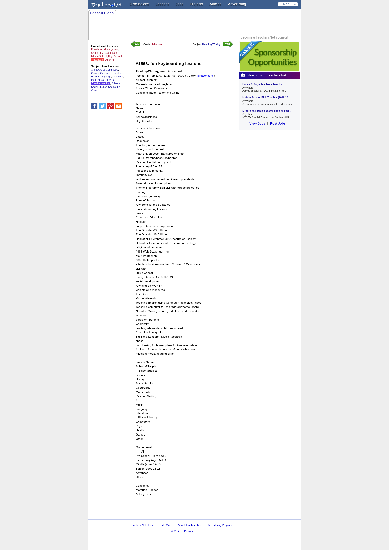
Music (101, 80)
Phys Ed (110, 80)
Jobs (179, 4)
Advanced (97, 59)
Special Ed (114, 87)
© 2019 (175, 531)
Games (95, 73)
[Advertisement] (183, 515)
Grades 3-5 (111, 52)
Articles (215, 4)
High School (115, 56)
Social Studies (99, 87)
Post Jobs (278, 123)
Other (108, 59)
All (113, 59)
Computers (112, 69)
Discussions (139, 4)
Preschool (96, 49)
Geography (106, 73)
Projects (196, 4)
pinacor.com (205, 75)
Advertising (237, 4)
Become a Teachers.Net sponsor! (264, 37)
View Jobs (257, 123)
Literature (117, 76)
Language (105, 76)
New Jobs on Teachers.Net (266, 75)
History (95, 76)
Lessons (162, 4)
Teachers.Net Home (142, 525)
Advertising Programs (220, 525)
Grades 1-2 (97, 52)
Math (94, 80)
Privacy (188, 531)
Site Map (165, 525)
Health (117, 73)
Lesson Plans (102, 13)
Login (282, 4)
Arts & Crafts (98, 69)
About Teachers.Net (189, 525)
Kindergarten (111, 49)
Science (115, 83)
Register (292, 4)
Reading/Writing (101, 83)
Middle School (99, 56)
